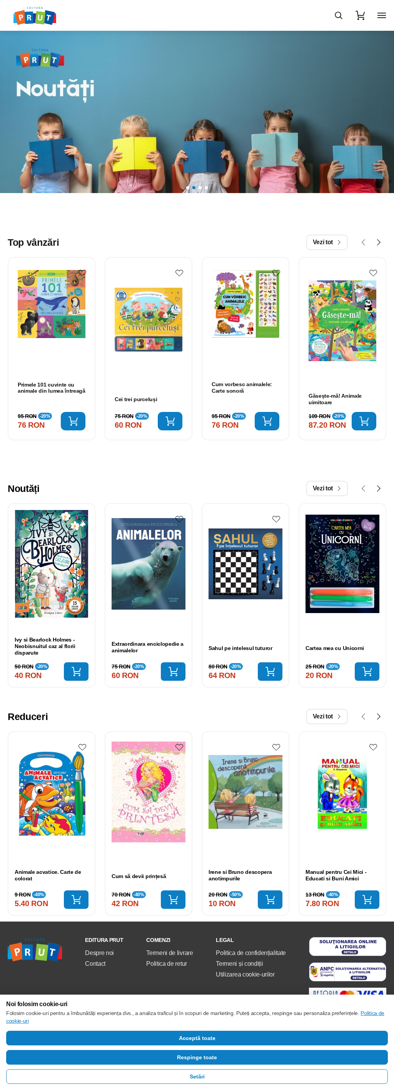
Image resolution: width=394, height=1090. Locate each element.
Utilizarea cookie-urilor (245, 974)
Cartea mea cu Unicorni (335, 648)
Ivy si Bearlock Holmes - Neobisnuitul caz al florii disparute (45, 646)
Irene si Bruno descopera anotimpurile (240, 875)
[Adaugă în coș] (73, 421)
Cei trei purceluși (136, 399)
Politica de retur (166, 963)
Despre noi (99, 953)
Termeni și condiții (239, 963)
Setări (197, 1076)
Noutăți (24, 488)
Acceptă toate (197, 1038)
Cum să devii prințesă (139, 876)
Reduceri (28, 716)
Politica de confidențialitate (251, 953)
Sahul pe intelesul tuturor (240, 648)
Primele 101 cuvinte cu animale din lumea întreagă (51, 388)
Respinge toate (197, 1057)
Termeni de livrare (169, 953)
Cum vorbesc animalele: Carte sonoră (242, 387)
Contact (95, 963)
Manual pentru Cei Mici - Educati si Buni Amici (336, 875)
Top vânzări (33, 242)
